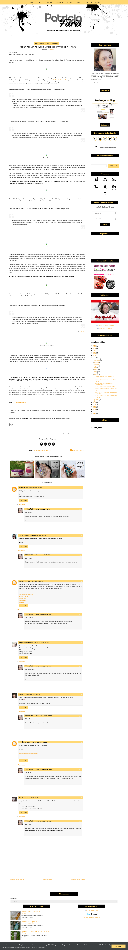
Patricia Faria (50, 49)
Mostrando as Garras (26, 594)
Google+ (22, 602)
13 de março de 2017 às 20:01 (42, 642)
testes (49, 450)
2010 (94, 413)
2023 (94, 347)
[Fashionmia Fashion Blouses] (105, 325)
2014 (94, 406)
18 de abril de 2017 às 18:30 (44, 769)
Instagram (22, 598)
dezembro (97, 359)
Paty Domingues (24, 742)
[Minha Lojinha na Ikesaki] (105, 322)
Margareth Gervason (25, 643)
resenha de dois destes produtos (57, 80)
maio (95, 371)
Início (32, 2)
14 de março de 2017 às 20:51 (39, 742)
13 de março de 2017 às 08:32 (34, 487)
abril (95, 373)
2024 (94, 345)
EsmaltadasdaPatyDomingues (28, 753)
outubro (96, 362)
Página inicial (47, 879)
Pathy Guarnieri (23, 535)
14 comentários (78, 451)
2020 (94, 352)
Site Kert (83, 113)
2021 (94, 350)
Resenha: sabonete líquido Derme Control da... (30, 922)
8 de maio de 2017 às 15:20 (43, 666)
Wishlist (69, 2)
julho (95, 367)
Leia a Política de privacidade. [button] (35, 947)
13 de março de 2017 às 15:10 (38, 535)
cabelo (36, 450)
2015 (94, 404)
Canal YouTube (24, 596)
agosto (96, 366)
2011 (94, 411)
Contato (79, 2)
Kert (39, 450)
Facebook (22, 600)
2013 (94, 408)
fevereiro (97, 399)
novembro (97, 360)
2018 (94, 355)
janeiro (96, 401)
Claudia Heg (22, 581)
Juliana (20, 694)
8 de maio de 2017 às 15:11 (43, 614)
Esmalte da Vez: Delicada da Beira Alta (104, 387)
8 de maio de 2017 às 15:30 (43, 555)
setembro (97, 364)
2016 (94, 402)
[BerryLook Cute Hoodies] (104, 328)
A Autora (40, 2)
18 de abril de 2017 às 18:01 (43, 821)
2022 (94, 348)
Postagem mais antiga (77, 879)
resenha (44, 450)
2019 (94, 354)
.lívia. (20, 798)
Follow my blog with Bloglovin (92, 917)
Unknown (21, 488)
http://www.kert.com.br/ (20, 402)
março (96, 374)
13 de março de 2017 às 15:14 (35, 581)
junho (96, 369)
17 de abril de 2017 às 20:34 (44, 716)
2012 (94, 409)
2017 (94, 357)
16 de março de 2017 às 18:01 (30, 797)
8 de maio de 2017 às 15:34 (43, 509)
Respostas (21, 504)
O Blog (49, 2)
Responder (23, 500)
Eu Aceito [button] (119, 946)
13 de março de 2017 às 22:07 (32, 694)
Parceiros (59, 2)
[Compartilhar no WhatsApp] (53, 444)
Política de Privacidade (93, 2)
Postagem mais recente (17, 879)
